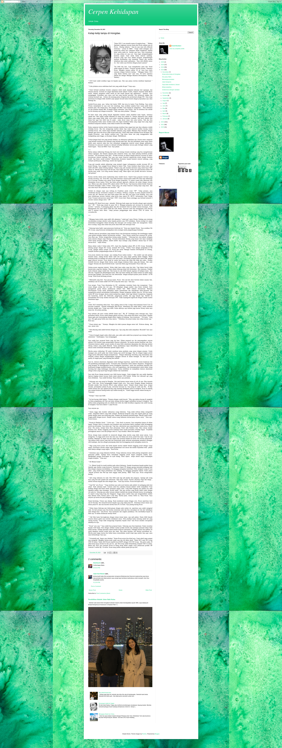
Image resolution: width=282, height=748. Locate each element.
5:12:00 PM (96, 582)
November (165, 93)
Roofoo (144, 734)
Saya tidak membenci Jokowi (171, 84)
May (163, 108)
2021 (162, 124)
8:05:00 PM (96, 568)
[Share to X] (112, 552)
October (165, 95)
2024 (162, 67)
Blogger (157, 734)
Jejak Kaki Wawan (99, 574)
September (165, 98)
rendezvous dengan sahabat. (171, 90)
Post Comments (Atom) (103, 593)
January (165, 119)
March (164, 113)
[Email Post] (104, 552)
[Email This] (108, 552)
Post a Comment (96, 586)
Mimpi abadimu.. (167, 87)
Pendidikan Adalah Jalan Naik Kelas (101, 599)
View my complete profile (176, 48)
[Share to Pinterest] (116, 552)
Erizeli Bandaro (176, 46)
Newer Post (92, 590)
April (164, 111)
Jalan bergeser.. (167, 82)
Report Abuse (164, 132)
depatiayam (97, 563)
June (164, 106)
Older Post (149, 590)
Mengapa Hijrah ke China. (107, 714)
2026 (162, 62)
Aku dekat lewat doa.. (105, 692)
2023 (162, 69)
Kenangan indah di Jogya (106, 703)
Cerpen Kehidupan (113, 11)
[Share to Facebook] (114, 552)
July (163, 103)
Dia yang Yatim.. (167, 77)
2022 (162, 122)
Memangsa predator (168, 79)
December (165, 72)
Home (120, 590)
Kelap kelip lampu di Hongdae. (171, 74)
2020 (162, 127)
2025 (162, 64)
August (164, 100)
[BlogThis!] (110, 552)
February (165, 116)
